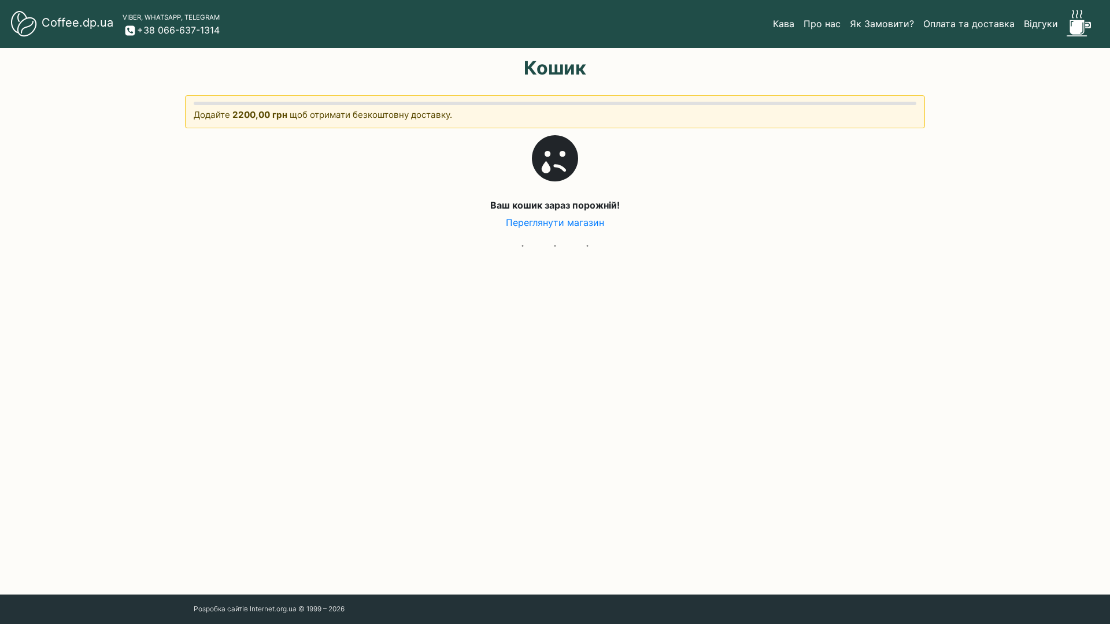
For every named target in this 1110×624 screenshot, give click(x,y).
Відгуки (1041, 23)
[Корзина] (1077, 23)
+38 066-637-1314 (178, 30)
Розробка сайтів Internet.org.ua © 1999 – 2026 (269, 608)
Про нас (822, 23)
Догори (886, 609)
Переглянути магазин (555, 222)
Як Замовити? (882, 23)
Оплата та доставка (969, 23)
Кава (783, 23)
